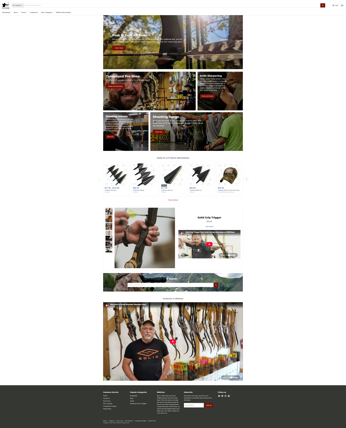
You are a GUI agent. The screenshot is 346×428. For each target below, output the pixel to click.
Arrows (23, 12)
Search (105, 395)
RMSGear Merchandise (63, 12)
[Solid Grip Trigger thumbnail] (108, 211)
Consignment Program (110, 406)
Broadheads (6, 12)
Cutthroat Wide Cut (196, 190)
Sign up (209, 405)
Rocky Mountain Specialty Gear (226, 192)
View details (209, 226)
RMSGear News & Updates (138, 403)
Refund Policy (107, 409)
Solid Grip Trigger (209, 217)
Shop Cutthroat (173, 200)
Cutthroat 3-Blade (138, 190)
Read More (158, 51)
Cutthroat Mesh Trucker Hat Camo (229, 190)
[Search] (322, 5)
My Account (106, 401)
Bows (16, 12)
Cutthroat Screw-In (111, 190)
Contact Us (106, 398)
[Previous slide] (108, 42)
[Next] (246, 179)
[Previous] (99, 179)
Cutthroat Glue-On (167, 190)
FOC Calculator (107, 403)
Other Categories (46, 12)
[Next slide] (238, 42)
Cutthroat (107, 192)
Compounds (34, 12)
